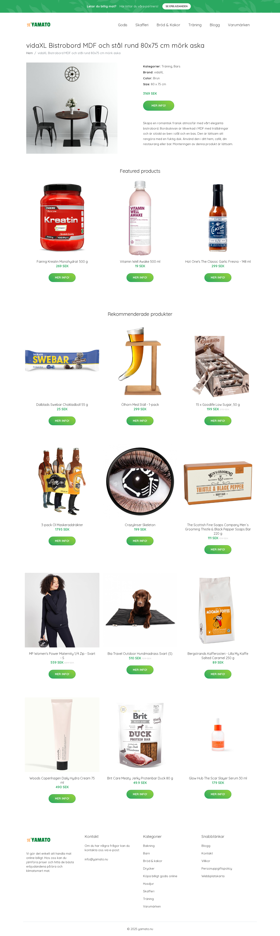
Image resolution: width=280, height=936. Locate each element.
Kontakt (207, 853)
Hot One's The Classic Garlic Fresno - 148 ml (218, 261)
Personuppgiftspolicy (216, 868)
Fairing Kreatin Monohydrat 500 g (62, 261)
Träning (194, 25)
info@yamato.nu (96, 859)
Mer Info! (158, 105)
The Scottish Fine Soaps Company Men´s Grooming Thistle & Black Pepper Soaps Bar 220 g (218, 529)
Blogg (215, 25)
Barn (146, 853)
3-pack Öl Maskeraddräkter (62, 525)
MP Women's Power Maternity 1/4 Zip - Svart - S (62, 656)
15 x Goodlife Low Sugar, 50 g (218, 405)
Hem (29, 53)
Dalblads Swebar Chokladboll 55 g (62, 405)
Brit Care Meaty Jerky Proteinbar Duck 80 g (140, 778)
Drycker (149, 868)
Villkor (205, 861)
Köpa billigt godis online (160, 876)
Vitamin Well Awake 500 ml (140, 261)
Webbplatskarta (212, 876)
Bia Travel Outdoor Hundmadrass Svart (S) (140, 654)
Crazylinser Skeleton (140, 525)
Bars (177, 66)
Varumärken (239, 25)
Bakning (149, 846)
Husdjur (148, 884)
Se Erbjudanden (177, 6)
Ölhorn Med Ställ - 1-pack (140, 405)
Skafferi (141, 25)
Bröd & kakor (168, 25)
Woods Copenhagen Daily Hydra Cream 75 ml (62, 780)
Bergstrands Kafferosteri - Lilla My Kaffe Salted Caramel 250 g (218, 656)
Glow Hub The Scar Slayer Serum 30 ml (218, 778)
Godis (122, 25)
